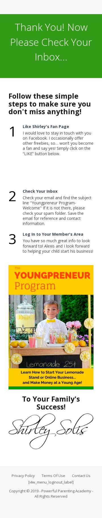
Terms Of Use (53, 475)
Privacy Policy (23, 475)
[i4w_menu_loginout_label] (51, 482)
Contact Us (81, 475)
